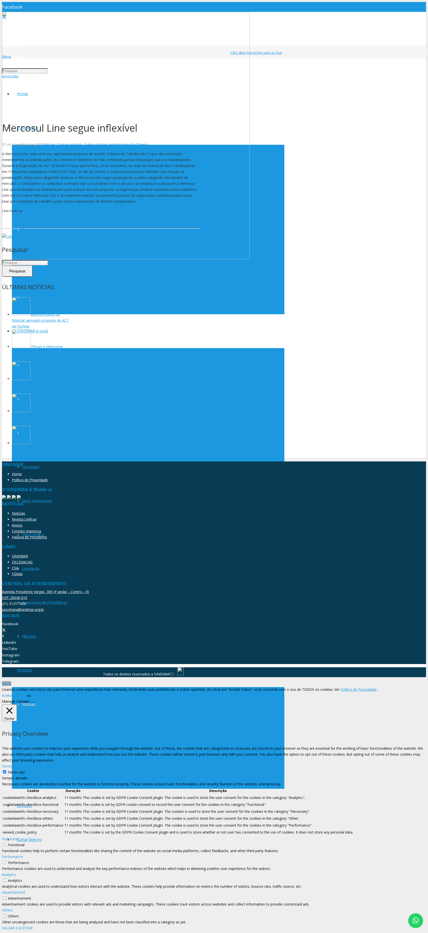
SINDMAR (20, 556)
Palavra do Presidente (29, 537)
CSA (15, 568)
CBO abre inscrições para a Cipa (251, 52)
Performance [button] (12, 856)
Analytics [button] (9, 874)
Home (17, 474)
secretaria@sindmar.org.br (23, 609)
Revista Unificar (24, 519)
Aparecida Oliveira (133, 144)
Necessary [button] (10, 766)
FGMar (17, 574)
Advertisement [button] (13, 892)
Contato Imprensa (26, 531)
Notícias (48, 144)
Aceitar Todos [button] (13, 695)
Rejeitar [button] (38, 695)
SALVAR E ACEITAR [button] (17, 928)
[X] (4, 629)
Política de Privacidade (30, 480)
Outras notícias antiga (101, 144)
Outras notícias (69, 144)
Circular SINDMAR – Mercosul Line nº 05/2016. (60, 210)
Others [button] (7, 910)
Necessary (16, 772)
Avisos (17, 525)
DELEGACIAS (22, 562)
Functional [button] (10, 839)
